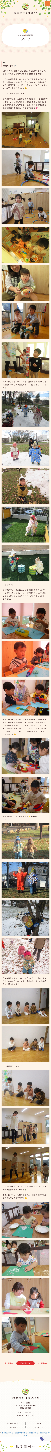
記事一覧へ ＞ (25, 1363)
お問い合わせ (38, 1427)
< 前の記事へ (8, 1363)
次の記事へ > (42, 1363)
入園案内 (38, 1423)
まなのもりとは (12, 1423)
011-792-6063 (27, 1413)
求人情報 (13, 1427)
